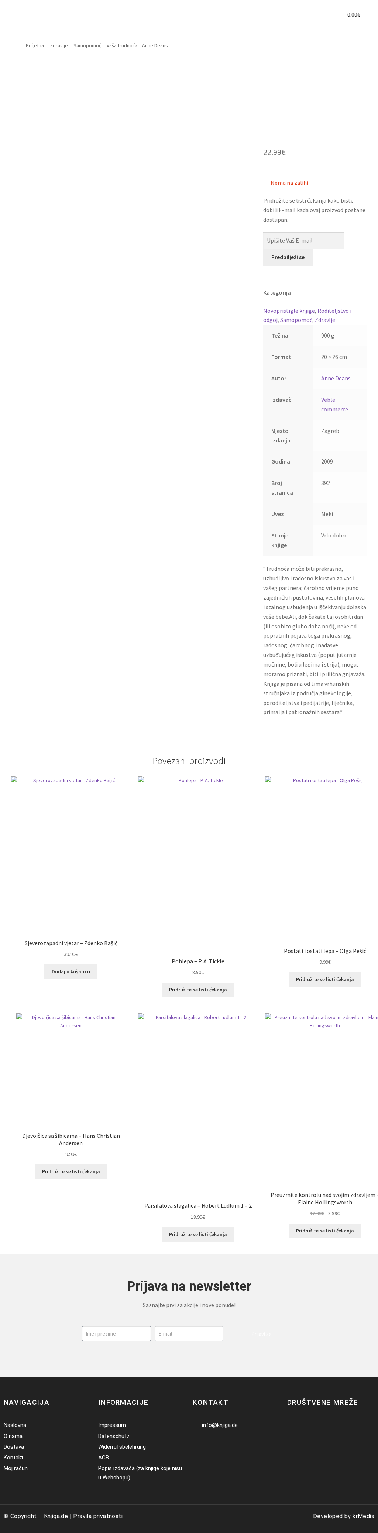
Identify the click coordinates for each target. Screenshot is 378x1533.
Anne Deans (336, 378)
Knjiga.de (56, 1516)
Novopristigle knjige (289, 310)
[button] (322, 15)
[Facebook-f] (291, 1425)
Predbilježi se (288, 257)
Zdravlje (59, 45)
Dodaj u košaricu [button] (71, 971)
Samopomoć (87, 45)
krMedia (363, 1516)
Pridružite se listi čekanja (198, 989)
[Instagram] (302, 1425)
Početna (35, 45)
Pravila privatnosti (98, 1516)
